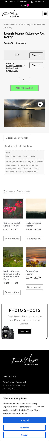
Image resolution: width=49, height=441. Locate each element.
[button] (45, 13)
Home (7, 24)
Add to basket (24, 88)
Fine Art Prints (17, 24)
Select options (12, 238)
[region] (24, 417)
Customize (24, 427)
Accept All (25, 420)
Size (16, 54)
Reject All (24, 435)
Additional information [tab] (17, 137)
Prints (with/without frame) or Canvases (15, 67)
